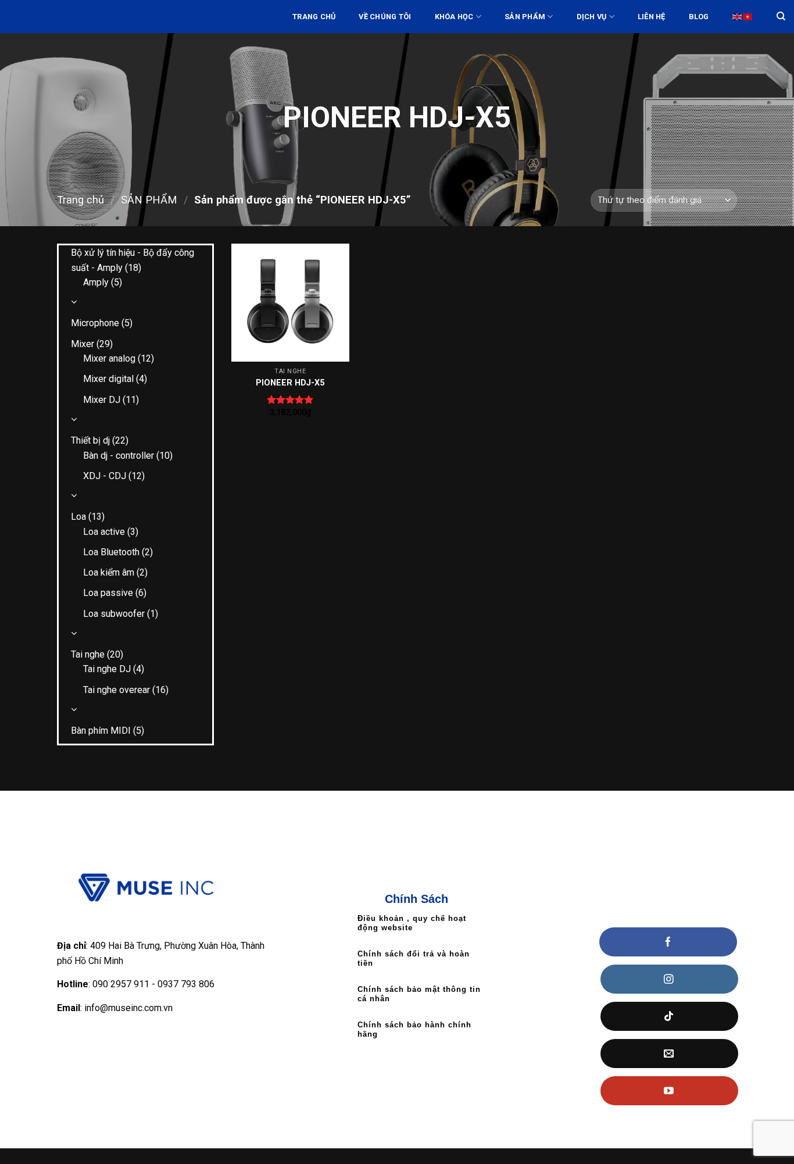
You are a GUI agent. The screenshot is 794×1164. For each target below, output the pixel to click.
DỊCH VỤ (592, 16)
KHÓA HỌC (454, 16)
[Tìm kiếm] (781, 16)
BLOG (699, 16)
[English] (737, 16)
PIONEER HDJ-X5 (290, 383)
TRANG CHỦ (313, 16)
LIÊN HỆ (652, 16)
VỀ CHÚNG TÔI (385, 16)
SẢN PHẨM (525, 16)
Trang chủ (80, 200)
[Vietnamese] (748, 16)
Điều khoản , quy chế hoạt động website (411, 923)
